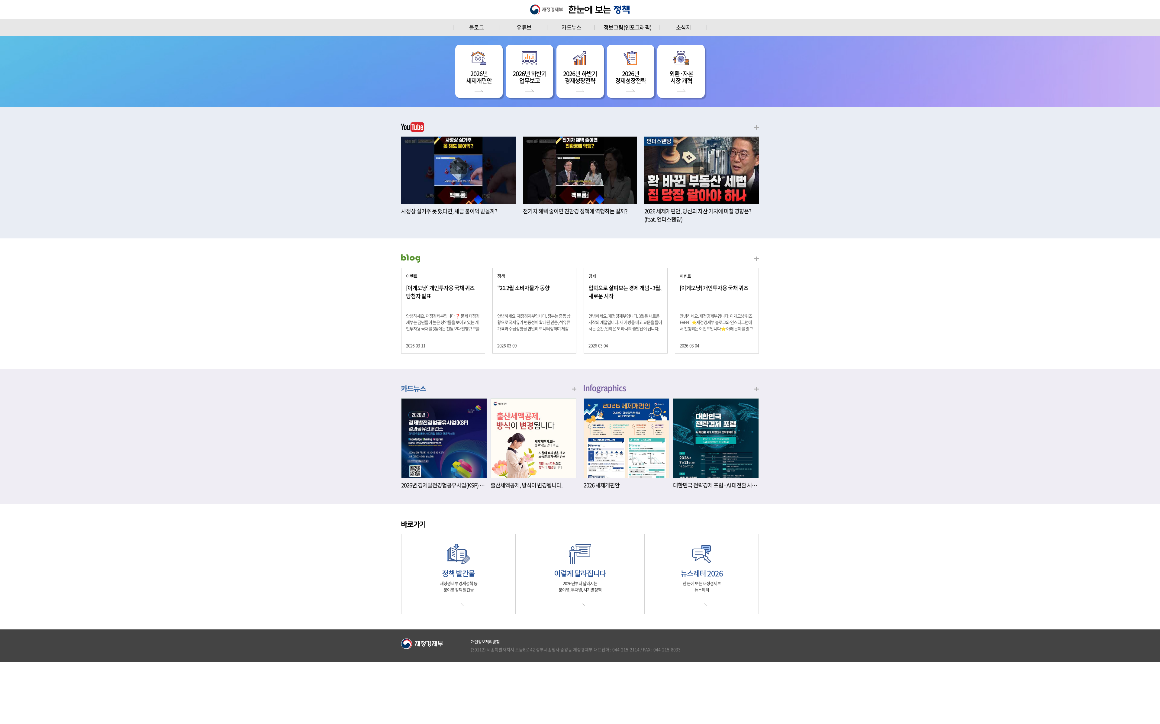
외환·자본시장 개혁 (681, 77)
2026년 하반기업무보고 (529, 77)
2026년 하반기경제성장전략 (580, 77)
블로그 (476, 27)
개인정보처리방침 (485, 641)
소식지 (683, 27)
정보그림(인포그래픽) (627, 27)
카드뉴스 (572, 27)
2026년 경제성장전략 (630, 77)
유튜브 (524, 27)
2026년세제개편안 (479, 77)
